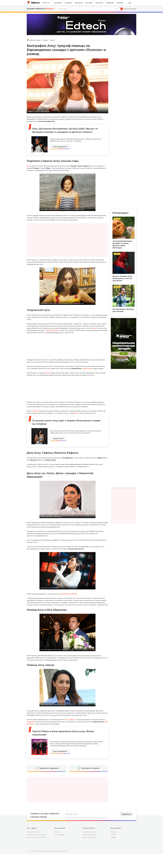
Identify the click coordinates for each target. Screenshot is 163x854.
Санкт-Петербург (60, 834)
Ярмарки (120, 2)
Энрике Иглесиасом (53, 330)
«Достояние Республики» (68, 594)
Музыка (52, 40)
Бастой (47, 373)
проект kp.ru (46, 2)
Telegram (113, 837)
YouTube (113, 834)
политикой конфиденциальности (98, 817)
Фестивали (79, 2)
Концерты (68, 2)
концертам (30, 722)
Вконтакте (114, 832)
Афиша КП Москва (35, 40)
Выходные (58, 2)
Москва (57, 832)
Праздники (110, 2)
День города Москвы (89, 837)
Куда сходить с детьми (90, 832)
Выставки (89, 2)
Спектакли (99, 2)
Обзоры (45, 40)
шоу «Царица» (71, 719)
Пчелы (76, 413)
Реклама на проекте (130, 9)
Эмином (36, 411)
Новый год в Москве (89, 834)
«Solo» (94, 328)
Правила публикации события (36, 834)
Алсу (28, 166)
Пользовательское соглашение (36, 837)
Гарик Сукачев (87, 368)
